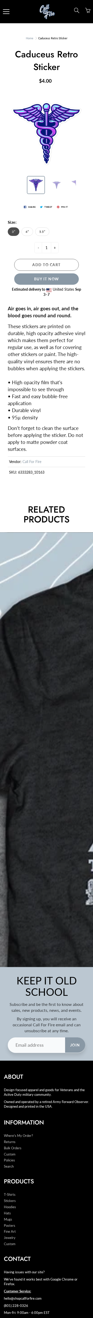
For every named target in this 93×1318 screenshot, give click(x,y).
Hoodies (10, 1207)
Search (9, 1166)
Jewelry (10, 1238)
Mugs (8, 1219)
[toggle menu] (6, 12)
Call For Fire (31, 461)
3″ (13, 232)
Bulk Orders (12, 1148)
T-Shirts (10, 1195)
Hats (7, 1213)
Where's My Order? (18, 1136)
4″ (27, 232)
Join (75, 1045)
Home (29, 38)
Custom (10, 1154)
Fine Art (10, 1232)
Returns (10, 1142)
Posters (9, 1226)
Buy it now (46, 279)
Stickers (10, 1201)
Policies (9, 1160)
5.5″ (42, 232)
